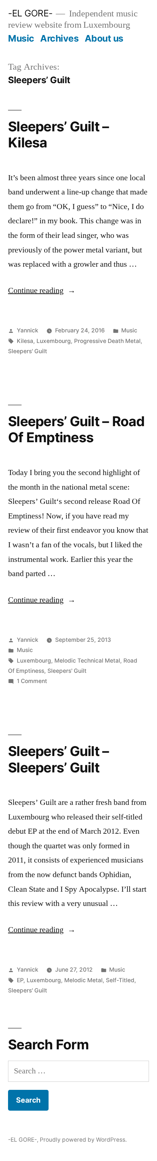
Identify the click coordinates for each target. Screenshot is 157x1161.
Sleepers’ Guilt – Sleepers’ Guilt (58, 759)
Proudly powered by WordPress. (83, 1139)
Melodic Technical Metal (87, 660)
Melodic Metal (83, 980)
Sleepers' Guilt (27, 351)
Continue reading (42, 290)
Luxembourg (54, 341)
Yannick (27, 330)
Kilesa (25, 341)
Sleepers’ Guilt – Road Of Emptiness (76, 429)
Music (21, 38)
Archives (59, 38)
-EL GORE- (30, 13)
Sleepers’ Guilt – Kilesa (58, 134)
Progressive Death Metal (107, 341)
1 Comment (32, 681)
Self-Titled (120, 980)
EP (20, 980)
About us (104, 38)
